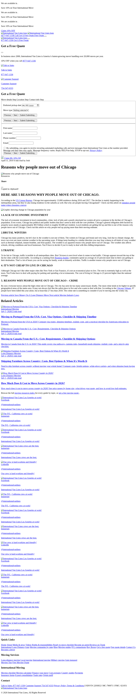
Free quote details (118, 647)
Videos (28, 645)
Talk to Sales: (13, 685)
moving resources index (25, 393)
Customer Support (40, 685)
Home (3, 645)
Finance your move (40, 673)
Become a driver (8, 650)
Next (15, 115)
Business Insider (61, 258)
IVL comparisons (78, 647)
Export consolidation (24, 675)
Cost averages (55, 673)
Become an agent (82, 645)
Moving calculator (24, 673)
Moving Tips (6, 662)
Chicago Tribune (124, 288)
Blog (56, 647)
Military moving (58, 660)
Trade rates (37, 675)
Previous (7, 115)
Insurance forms (8, 675)
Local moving (26, 660)
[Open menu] (45, 36)
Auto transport (71, 660)
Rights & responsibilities (42, 645)
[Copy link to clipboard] (2, 187)
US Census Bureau (24, 200)
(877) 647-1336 (29, 61)
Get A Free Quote (21, 40)
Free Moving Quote (20, 662)
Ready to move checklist (63, 645)
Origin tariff (48, 675)
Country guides (67, 673)
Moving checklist (8, 673)
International (6, 647)
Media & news (19, 645)
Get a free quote (103, 647)
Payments (79, 673)
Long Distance (18, 647)
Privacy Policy (96, 150)
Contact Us (131, 647)
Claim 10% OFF (8, 31)
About (9, 645)
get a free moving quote (69, 393)
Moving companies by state (41, 647)
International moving (41, 660)
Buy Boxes (91, 647)
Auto (27, 647)
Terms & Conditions (76, 685)
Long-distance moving (10, 660)
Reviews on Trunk (97, 645)
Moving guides (64, 647)
